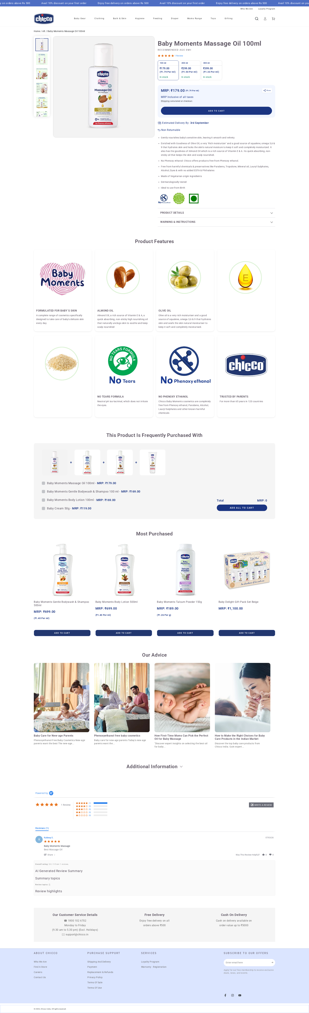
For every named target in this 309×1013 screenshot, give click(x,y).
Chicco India (46, 1009)
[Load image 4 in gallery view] (41, 88)
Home (37, 31)
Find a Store (40, 967)
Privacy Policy (95, 977)
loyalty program (266, 9)
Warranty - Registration (154, 967)
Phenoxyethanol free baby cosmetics (117, 735)
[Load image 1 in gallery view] (41, 44)
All (43, 31)
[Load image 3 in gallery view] (41, 73)
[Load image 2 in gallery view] (41, 59)
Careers (38, 972)
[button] (261, 804)
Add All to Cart (242, 508)
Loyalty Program (150, 961)
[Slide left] (42, 38)
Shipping (165, 101)
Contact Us (40, 977)
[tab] (42, 829)
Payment (92, 967)
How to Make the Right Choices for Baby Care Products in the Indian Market (240, 737)
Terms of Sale (94, 982)
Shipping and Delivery (99, 961)
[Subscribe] (273, 962)
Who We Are (40, 961)
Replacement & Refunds (100, 972)
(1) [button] (90, 803)
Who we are (246, 9)
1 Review (179, 55)
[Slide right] (42, 115)
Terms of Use (94, 987)
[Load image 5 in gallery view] (41, 102)
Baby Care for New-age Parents (53, 735)
